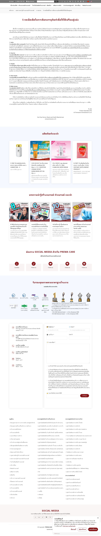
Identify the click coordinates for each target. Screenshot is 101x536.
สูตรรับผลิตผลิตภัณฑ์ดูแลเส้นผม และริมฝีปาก (50, 455)
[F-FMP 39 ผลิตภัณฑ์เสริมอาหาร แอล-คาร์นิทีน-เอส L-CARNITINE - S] (19, 150)
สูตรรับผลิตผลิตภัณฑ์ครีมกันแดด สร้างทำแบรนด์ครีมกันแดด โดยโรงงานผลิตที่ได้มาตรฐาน (51, 422)
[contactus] (62, 1)
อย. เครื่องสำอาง (13, 298)
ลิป (39, 471)
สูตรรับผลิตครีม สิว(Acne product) (47, 442)
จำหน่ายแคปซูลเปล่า (68, 5)
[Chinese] (88, 1)
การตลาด (38, 10)
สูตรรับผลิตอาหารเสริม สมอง (74, 455)
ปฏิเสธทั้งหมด (82, 529)
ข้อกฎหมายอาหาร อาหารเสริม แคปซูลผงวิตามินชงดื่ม (23, 422)
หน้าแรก (11, 10)
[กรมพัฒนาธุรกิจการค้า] (34, 295)
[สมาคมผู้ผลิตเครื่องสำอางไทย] (34, 306)
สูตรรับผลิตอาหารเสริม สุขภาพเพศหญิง (77, 442)
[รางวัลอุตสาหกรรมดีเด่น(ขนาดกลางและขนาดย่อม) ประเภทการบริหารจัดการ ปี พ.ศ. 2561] (71, 297)
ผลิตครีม (49, 5)
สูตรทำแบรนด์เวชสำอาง (73, 489)
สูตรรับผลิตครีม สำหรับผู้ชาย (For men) (48, 475)
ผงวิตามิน (69, 462)
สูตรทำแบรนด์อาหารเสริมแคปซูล (75, 499)
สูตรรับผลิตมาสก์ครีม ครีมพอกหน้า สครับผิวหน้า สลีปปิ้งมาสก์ (51, 449)
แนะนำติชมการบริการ (16, 435)
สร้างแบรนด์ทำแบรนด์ (24, 5)
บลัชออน (40, 494)
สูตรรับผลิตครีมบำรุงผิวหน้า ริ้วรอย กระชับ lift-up (51, 445)
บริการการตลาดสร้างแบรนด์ (17, 478)
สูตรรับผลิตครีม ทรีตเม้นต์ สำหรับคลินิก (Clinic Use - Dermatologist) (51, 465)
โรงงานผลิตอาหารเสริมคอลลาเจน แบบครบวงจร (79, 435)
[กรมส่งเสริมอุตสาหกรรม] (45, 295)
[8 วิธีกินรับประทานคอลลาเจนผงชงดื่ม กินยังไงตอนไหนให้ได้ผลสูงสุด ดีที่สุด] (19, 211)
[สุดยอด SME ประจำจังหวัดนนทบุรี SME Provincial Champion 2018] (54, 297)
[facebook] (83, 1)
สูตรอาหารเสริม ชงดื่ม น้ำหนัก (74, 471)
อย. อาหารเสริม (24, 298)
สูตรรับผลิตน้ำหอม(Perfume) (45, 458)
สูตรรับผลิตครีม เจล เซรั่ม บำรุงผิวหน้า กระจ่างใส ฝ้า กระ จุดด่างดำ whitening (51, 426)
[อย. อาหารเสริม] (24, 295)
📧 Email (71, 327)
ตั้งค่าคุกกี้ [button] (73, 529)
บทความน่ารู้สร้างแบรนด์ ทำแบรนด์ (25, 10)
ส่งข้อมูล (84, 395)
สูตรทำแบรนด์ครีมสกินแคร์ (74, 482)
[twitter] (72, 1)
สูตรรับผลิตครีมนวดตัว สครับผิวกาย (47, 429)
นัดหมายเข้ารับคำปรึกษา (16, 452)
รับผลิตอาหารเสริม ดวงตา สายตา (75, 452)
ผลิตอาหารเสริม (57, 5)
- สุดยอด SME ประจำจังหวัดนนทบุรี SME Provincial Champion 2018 (68, 303)
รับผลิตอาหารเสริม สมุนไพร (74, 465)
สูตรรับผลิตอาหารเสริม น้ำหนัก (75, 422)
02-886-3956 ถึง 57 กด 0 (22, 347)
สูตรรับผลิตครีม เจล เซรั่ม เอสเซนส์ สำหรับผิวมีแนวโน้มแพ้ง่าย (51, 478)
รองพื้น (40, 491)
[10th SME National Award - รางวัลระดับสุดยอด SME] (80, 297)
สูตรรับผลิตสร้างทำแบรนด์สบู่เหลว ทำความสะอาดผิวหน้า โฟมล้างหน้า (51, 439)
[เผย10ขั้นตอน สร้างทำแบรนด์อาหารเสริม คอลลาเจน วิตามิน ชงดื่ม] (82, 211)
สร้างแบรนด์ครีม (14, 488)
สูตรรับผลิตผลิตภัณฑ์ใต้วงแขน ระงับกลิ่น (48, 435)
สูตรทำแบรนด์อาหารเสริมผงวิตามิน (76, 495)
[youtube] (70, 1)
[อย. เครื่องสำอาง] (13, 295)
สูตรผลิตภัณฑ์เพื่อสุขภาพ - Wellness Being (77, 468)
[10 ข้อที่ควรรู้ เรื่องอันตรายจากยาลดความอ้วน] (61, 211)
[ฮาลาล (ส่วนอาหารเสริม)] (24, 306)
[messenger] (80, 1)
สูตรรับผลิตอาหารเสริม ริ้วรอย (74, 432)
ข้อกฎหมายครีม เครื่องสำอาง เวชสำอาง (20, 426)
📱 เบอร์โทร (50, 334)
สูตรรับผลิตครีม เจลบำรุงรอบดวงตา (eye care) (50, 468)
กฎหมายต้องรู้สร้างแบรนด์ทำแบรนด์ (19, 455)
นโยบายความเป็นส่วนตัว (69, 526)
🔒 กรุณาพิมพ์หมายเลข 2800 (54, 393)
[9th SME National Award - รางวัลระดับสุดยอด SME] (88, 297)
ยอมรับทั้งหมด (93, 529)
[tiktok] (67, 1)
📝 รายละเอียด (51, 342)
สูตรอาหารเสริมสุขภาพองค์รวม (75, 458)
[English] (91, 1)
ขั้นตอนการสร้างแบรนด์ (16, 481)
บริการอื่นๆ (77, 5)
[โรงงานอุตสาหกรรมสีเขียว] (45, 306)
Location (16, 267)
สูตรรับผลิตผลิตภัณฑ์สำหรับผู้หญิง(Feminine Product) (51, 484)
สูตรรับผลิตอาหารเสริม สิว (73, 449)
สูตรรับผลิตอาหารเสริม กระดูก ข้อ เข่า (76, 439)
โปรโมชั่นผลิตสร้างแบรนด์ (39, 5)
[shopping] (64, 1)
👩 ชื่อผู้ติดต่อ (50, 327)
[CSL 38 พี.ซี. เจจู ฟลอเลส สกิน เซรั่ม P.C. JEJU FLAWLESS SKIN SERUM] (61, 150)
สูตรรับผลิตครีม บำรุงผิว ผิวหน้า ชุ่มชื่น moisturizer (51, 432)
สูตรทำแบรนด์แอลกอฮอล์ (73, 479)
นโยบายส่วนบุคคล (68, 366)
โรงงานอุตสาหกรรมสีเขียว (45, 310)
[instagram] (75, 1)
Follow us (33, 267)
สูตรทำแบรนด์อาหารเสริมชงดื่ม (75, 492)
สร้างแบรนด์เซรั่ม (14, 432)
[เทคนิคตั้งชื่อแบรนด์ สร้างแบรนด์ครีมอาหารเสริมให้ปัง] (40, 211)
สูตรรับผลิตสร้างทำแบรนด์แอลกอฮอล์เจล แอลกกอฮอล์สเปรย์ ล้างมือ (51, 488)
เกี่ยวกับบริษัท (13, 5)
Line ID (71, 334)
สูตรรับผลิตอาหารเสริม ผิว (73, 426)
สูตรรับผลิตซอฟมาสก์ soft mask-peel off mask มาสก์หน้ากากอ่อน (51, 452)
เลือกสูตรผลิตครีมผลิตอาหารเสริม (19, 445)
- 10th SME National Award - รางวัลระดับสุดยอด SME (65, 312)
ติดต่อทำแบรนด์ (87, 5)
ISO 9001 (13, 308)
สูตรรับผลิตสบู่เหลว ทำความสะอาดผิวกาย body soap (51, 462)
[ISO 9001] (13, 305)
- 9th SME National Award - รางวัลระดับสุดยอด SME (64, 314)
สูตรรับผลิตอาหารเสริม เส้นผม (74, 445)
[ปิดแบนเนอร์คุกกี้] (98, 517)
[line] (78, 1)
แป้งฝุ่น (40, 498)
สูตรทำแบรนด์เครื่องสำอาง (73, 486)
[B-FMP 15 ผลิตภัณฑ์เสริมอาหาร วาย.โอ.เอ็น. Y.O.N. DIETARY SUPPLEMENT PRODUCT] (82, 150)
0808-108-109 (19, 353)
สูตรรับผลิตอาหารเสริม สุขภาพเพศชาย (77, 429)
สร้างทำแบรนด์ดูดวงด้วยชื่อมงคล (19, 442)
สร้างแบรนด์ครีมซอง (15, 429)
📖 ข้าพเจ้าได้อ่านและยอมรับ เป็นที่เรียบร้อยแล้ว (65, 366)
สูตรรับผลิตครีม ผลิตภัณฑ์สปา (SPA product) (50, 481)
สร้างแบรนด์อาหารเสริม (16, 484)
